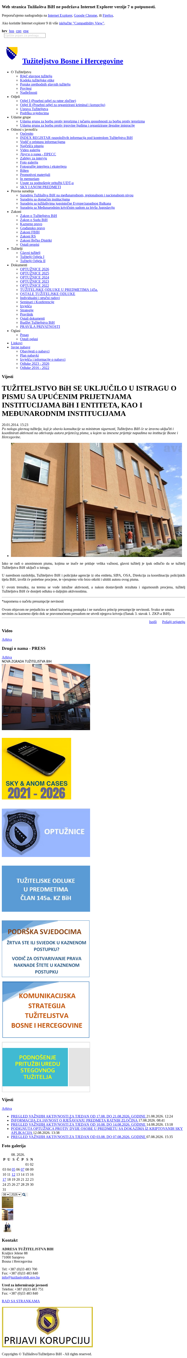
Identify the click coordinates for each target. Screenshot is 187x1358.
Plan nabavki (29, 355)
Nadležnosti (28, 92)
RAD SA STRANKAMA (21, 1301)
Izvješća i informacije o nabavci (42, 359)
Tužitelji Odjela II (32, 261)
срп (18, 31)
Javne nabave (20, 347)
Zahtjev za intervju (33, 158)
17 (4, 1179)
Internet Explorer (60, 15)
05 (13, 1169)
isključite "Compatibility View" (81, 23)
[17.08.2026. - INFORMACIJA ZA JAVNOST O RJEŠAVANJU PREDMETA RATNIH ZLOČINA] (7, 1207)
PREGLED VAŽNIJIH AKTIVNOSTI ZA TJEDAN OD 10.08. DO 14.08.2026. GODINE (78, 1124)
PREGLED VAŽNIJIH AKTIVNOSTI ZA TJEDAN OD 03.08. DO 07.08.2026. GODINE (78, 1137)
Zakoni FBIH (30, 232)
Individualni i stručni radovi (40, 298)
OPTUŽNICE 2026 (34, 269)
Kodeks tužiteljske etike (37, 80)
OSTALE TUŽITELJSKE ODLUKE (47, 294)
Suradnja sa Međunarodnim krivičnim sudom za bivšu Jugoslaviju (67, 207)
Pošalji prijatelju (173, 622)
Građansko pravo (32, 228)
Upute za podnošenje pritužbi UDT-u (47, 183)
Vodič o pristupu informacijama (42, 142)
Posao (24, 335)
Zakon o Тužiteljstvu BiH (38, 216)
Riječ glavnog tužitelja (36, 76)
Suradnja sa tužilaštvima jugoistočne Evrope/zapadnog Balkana (65, 203)
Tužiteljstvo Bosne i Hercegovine (72, 61)
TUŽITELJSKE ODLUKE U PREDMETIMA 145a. (59, 290)
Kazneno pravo (31, 224)
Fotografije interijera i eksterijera (43, 166)
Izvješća (26, 306)
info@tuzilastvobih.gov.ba (21, 1277)
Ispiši (153, 622)
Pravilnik (26, 314)
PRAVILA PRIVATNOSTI (40, 327)
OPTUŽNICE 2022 (34, 285)
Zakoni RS (28, 236)
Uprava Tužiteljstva (34, 109)
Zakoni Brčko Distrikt (36, 240)
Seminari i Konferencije (37, 302)
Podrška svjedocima (34, 113)
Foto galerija (29, 162)
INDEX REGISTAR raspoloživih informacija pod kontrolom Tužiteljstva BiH (76, 138)
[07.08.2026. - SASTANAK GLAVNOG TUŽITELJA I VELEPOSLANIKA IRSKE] (7, 1231)
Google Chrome (85, 15)
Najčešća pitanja (32, 146)
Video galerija (30, 150)
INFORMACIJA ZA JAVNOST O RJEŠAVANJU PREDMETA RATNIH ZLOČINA (74, 1120)
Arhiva (7, 639)
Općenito (26, 134)
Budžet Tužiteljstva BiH (37, 322)
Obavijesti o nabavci (34, 351)
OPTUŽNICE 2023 (34, 281)
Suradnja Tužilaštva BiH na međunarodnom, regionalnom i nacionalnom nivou (76, 195)
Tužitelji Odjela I (32, 257)
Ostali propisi (29, 244)
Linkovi (16, 343)
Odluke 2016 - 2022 (34, 368)
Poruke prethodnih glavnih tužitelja (45, 84)
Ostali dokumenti (32, 318)
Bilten (24, 170)
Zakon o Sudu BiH (34, 220)
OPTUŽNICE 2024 (34, 277)
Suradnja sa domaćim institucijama (45, 199)
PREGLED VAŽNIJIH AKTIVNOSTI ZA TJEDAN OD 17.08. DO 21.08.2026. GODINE (78, 1116)
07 (22, 1169)
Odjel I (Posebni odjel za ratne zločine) (48, 101)
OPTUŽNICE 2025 (34, 273)
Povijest (25, 88)
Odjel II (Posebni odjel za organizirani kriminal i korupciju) (62, 105)
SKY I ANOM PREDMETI (40, 187)
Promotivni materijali (35, 175)
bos (11, 31)
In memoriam (29, 179)
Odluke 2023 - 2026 (34, 364)
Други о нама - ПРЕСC (38, 154)
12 (13, 1174)
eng (26, 31)
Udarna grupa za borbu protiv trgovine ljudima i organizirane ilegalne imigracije (77, 125)
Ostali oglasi (29, 339)
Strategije (27, 310)
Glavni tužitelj (30, 253)
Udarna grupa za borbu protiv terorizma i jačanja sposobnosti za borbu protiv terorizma (82, 121)
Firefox (108, 15)
